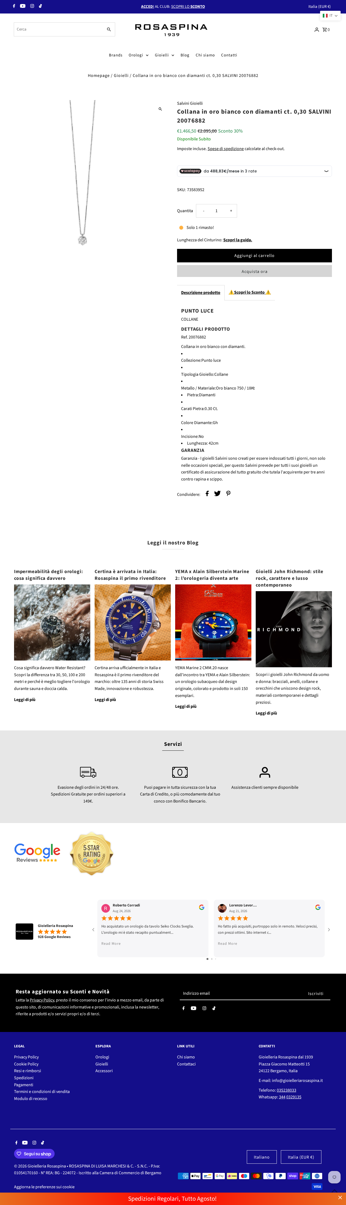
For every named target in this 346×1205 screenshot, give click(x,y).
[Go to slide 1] (207, 959)
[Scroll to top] (334, 1191)
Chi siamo (205, 55)
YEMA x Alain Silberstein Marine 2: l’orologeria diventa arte (212, 575)
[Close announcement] (340, 1198)
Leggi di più (24, 700)
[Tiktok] (40, 6)
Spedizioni (24, 1078)
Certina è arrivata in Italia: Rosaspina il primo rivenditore (130, 575)
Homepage (99, 76)
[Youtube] (22, 6)
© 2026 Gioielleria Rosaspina (40, 1166)
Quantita (185, 211)
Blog (185, 55)
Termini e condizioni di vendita (42, 1092)
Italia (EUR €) (319, 6)
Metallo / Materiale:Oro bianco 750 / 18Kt (218, 388)
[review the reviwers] (201, 909)
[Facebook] (13, 6)
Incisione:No (192, 436)
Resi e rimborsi (27, 1071)
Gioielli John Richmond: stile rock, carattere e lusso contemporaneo (289, 578)
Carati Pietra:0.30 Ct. (199, 409)
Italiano (262, 1157)
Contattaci (186, 1064)
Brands (115, 55)
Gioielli (162, 55)
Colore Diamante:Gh (199, 423)
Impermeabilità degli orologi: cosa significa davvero (48, 575)
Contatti (229, 55)
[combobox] (58, 29)
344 (282, 1097)
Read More (111, 943)
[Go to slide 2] (211, 959)
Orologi (136, 55)
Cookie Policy (26, 1064)
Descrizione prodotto (200, 293)
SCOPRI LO (188, 6)
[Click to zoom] (160, 109)
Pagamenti (23, 1085)
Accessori (104, 1071)
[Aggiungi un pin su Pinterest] (228, 495)
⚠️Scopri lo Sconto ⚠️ (250, 292)
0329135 (293, 1097)
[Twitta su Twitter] (217, 495)
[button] (330, 16)
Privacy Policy (42, 1000)
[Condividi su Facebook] (207, 495)
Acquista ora (255, 272)
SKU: (181, 190)
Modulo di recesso (30, 1099)
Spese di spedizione (226, 149)
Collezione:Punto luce (201, 360)
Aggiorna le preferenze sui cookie (44, 1187)
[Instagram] (31, 6)
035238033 (286, 1090)
